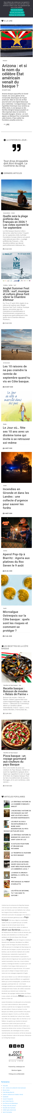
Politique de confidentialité (16, 1074)
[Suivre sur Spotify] (22, 1046)
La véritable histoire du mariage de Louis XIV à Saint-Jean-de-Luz (21, 837)
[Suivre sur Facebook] (10, 1046)
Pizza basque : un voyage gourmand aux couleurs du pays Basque (14, 760)
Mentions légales (16, 1070)
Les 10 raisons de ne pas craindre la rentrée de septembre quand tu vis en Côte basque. (16, 374)
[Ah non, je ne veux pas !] (31, 9)
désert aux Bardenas (11, 929)
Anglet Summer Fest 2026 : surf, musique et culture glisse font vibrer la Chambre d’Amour (16, 294)
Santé (4, 608)
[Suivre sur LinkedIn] (18, 1046)
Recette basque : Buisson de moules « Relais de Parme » (15, 691)
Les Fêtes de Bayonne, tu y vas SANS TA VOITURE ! (20, 893)
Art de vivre (6, 363)
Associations (6, 213)
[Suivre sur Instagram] (14, 1046)
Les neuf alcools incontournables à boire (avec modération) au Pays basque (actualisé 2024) (16, 826)
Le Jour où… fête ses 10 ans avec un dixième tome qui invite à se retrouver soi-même (16, 435)
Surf (15, 285)
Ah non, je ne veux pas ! (17, 12)
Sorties (11, 285)
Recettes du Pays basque (10, 685)
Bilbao (21, 995)
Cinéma (5, 285)
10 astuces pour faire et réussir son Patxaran (20, 846)
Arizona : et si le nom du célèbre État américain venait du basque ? (14, 76)
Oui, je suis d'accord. (17, 10)
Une (20, 685)
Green (13, 213)
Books (5, 424)
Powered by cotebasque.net (16, 1066)
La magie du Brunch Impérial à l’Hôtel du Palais (19, 875)
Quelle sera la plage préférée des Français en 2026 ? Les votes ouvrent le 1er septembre (16, 221)
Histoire (5, 60)
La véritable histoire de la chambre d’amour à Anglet (21, 804)
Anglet (9, 939)
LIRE (7, 124)
